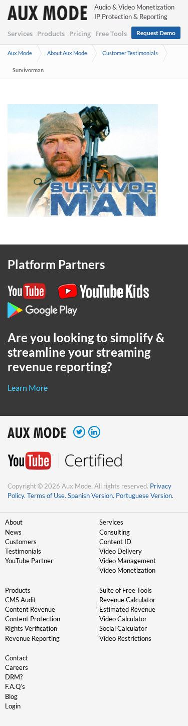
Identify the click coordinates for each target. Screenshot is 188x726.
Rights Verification (31, 628)
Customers (21, 542)
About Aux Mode (67, 53)
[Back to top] (165, 666)
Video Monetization (127, 570)
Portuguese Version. (144, 496)
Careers (16, 667)
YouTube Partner (29, 561)
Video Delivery (120, 551)
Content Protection (32, 619)
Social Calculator (123, 628)
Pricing (80, 33)
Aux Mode (20, 53)
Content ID (115, 542)
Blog (11, 696)
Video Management (127, 561)
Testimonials (23, 551)
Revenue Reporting (32, 638)
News (13, 532)
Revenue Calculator (127, 600)
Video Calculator (123, 619)
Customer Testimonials (130, 53)
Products (51, 33)
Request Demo (155, 33)
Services (20, 33)
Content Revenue (30, 609)
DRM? (14, 677)
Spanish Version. (91, 496)
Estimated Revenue (127, 609)
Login (13, 706)
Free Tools (111, 33)
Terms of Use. (46, 496)
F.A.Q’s (15, 686)
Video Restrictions (125, 638)
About (14, 522)
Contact (16, 658)
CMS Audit (20, 600)
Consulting (114, 532)
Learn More (28, 387)
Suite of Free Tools (125, 590)
